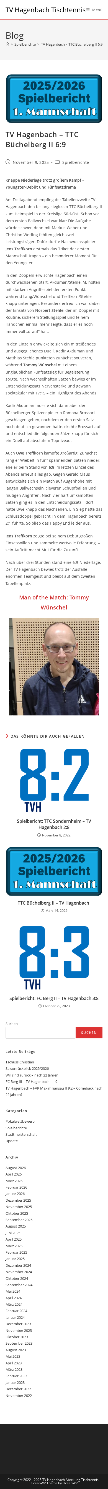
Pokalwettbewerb (20, 1121)
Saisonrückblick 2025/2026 (27, 1068)
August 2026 (16, 1167)
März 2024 (14, 1304)
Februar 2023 (16, 1375)
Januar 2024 (15, 1317)
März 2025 (14, 1245)
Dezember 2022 (18, 1388)
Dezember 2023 (18, 1323)
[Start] (7, 44)
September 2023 (19, 1343)
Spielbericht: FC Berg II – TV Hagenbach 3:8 (54, 998)
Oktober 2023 (17, 1336)
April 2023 (14, 1362)
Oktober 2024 (17, 1278)
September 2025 (19, 1219)
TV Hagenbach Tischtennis (46, 9)
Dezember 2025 (18, 1200)
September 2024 (19, 1284)
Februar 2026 (16, 1187)
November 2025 (19, 1206)
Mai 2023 (13, 1356)
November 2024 (19, 1271)
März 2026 (14, 1180)
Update (12, 1140)
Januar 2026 (15, 1193)
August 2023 (16, 1349)
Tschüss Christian (20, 1062)
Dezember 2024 (18, 1265)
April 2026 (14, 1174)
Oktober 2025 (17, 1213)
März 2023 (14, 1369)
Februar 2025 (16, 1252)
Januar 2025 (15, 1258)
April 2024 (14, 1297)
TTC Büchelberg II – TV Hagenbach (54, 903)
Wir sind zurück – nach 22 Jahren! (32, 1075)
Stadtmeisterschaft (21, 1134)
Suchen (12, 1023)
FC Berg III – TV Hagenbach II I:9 (31, 1081)
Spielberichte (75, 162)
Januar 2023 (15, 1382)
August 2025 (16, 1226)
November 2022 (19, 1395)
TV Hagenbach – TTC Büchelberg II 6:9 (71, 44)
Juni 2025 (13, 1232)
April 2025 (14, 1239)
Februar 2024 (16, 1310)
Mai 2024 (13, 1291)
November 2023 (19, 1330)
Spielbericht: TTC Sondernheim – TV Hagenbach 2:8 (54, 824)
